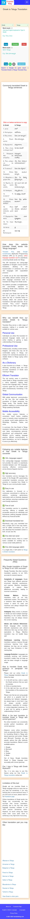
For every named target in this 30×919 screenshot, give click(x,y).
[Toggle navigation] (27, 2)
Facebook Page (17, 906)
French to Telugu (7, 872)
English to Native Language (9, 910)
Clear (24, 44)
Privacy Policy (13, 913)
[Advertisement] (15, 18)
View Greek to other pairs (10, 896)
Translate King (8, 252)
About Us (8, 906)
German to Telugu (8, 876)
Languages (22, 910)
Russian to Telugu (8, 888)
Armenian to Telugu (8, 864)
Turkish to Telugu (7, 892)
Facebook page (9, 796)
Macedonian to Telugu (9, 884)
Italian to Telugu (7, 880)
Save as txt (21, 64)
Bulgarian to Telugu (8, 868)
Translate (15, 44)
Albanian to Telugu (8, 861)
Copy (6, 44)
